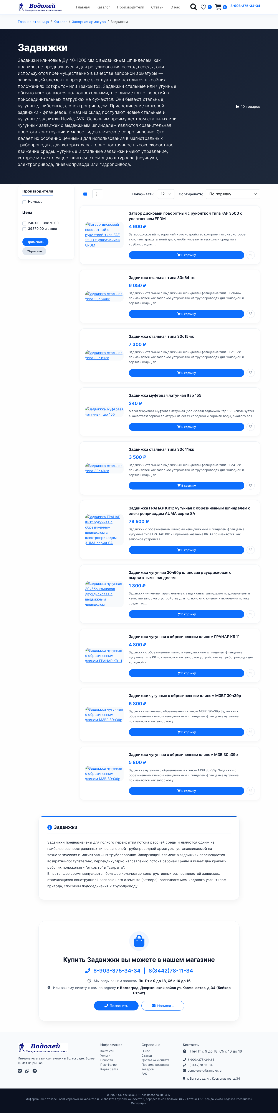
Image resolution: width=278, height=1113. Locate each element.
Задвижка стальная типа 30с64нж (162, 277)
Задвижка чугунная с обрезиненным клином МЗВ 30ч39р (183, 754)
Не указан (36, 201)
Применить (35, 242)
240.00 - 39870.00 (43, 223)
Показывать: (143, 194)
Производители (130, 7)
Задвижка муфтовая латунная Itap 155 (165, 395)
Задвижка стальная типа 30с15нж (161, 336)
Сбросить (34, 251)
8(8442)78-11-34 (171, 971)
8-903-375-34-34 (245, 6)
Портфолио (108, 1064)
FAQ (144, 1073)
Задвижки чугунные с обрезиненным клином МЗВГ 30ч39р (185, 695)
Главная (83, 7)
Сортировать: (191, 194)
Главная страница (33, 22)
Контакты (107, 1051)
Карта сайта (109, 1069)
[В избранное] (251, 255)
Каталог (103, 7)
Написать (165, 1006)
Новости (106, 1060)
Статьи (157, 7)
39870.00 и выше (42, 229)
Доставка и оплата (155, 1060)
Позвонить (119, 1006)
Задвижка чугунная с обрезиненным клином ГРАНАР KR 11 (184, 636)
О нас (175, 7)
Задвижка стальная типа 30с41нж (161, 449)
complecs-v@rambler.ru (205, 1070)
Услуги (105, 1055)
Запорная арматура (89, 22)
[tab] (85, 194)
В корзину (188, 255)
